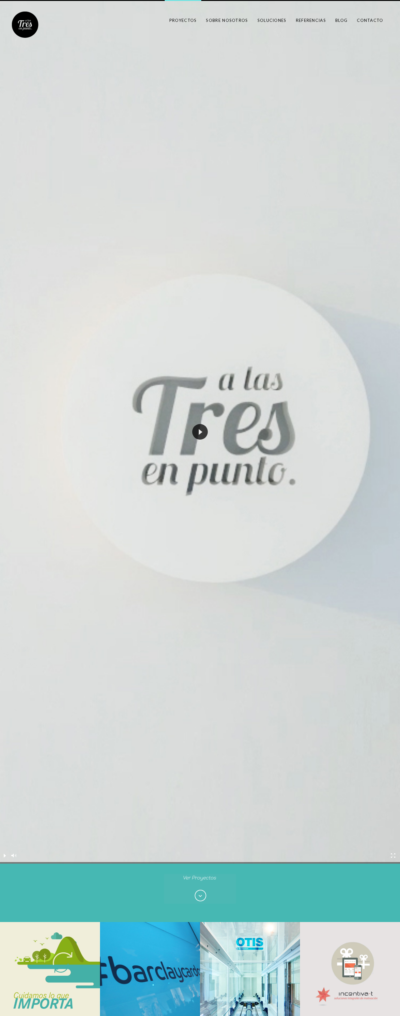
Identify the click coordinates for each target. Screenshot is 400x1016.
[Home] (25, 24)
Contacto (370, 20)
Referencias (311, 20)
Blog (341, 20)
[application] (200, 432)
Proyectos (183, 20)
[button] (200, 432)
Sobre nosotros (227, 20)
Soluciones (272, 20)
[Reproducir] (4, 855)
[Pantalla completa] (393, 855)
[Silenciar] (14, 855)
